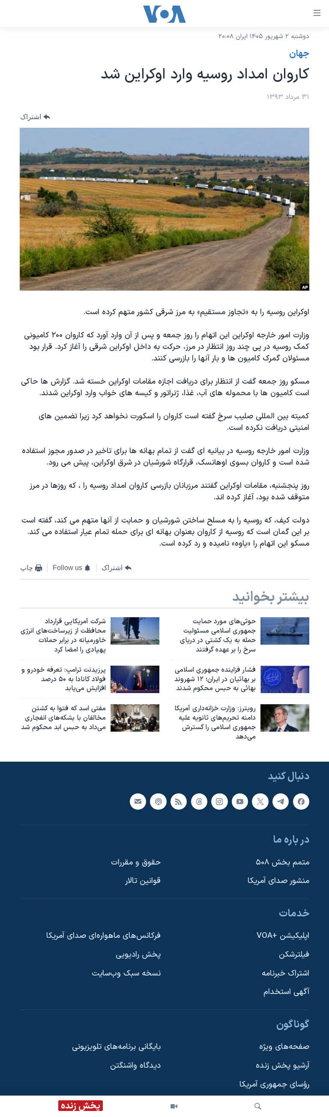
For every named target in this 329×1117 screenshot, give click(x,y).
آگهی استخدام (286, 992)
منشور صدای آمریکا (278, 881)
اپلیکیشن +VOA (283, 936)
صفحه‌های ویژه (284, 1047)
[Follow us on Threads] (199, 801)
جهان (299, 54)
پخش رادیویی (138, 955)
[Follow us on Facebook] (301, 801)
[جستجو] (258, 1106)
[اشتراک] (138, 801)
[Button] (35, 117)
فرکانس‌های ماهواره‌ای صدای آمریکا (103, 936)
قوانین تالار (143, 881)
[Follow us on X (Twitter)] (260, 801)
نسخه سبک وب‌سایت (126, 973)
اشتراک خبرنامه (285, 973)
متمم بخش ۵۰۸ (282, 862)
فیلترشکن (294, 955)
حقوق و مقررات (136, 862)
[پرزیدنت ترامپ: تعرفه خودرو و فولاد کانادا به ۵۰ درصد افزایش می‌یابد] (135, 679)
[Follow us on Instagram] (219, 801)
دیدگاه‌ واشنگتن (135, 1066)
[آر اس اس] (178, 801)
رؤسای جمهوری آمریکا (274, 1084)
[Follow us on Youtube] (240, 801)
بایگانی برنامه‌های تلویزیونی (116, 1047)
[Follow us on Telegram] (280, 801)
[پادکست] (158, 801)
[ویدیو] (174, 1106)
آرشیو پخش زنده (282, 1066)
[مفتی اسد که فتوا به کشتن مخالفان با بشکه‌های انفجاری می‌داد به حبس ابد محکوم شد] (135, 718)
